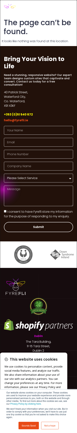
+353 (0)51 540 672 (18, 114)
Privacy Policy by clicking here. (25, 403)
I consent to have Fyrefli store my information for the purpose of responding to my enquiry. (38, 214)
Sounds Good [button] (29, 425)
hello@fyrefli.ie (16, 120)
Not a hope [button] (50, 425)
